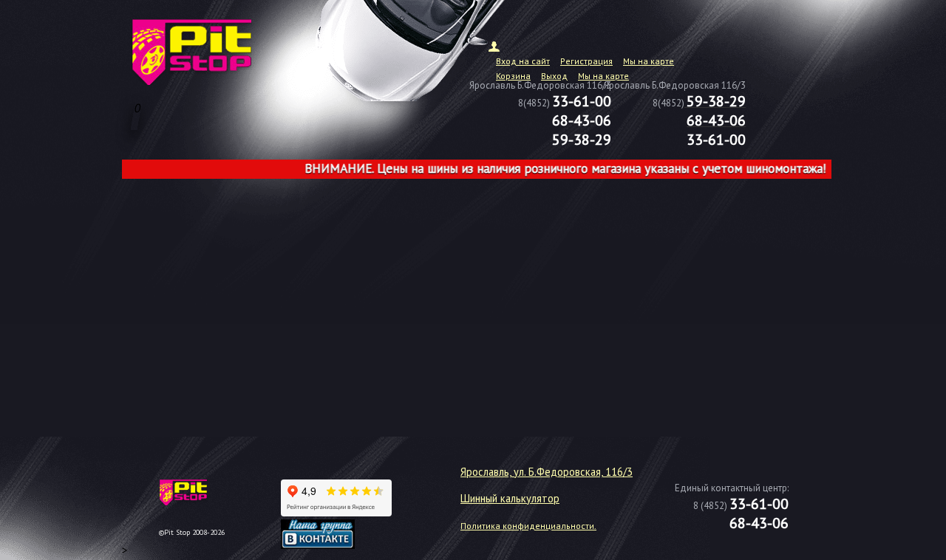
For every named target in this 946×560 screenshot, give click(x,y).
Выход (554, 75)
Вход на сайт (523, 60)
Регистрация (586, 60)
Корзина (513, 75)
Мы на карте (648, 60)
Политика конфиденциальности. (528, 525)
